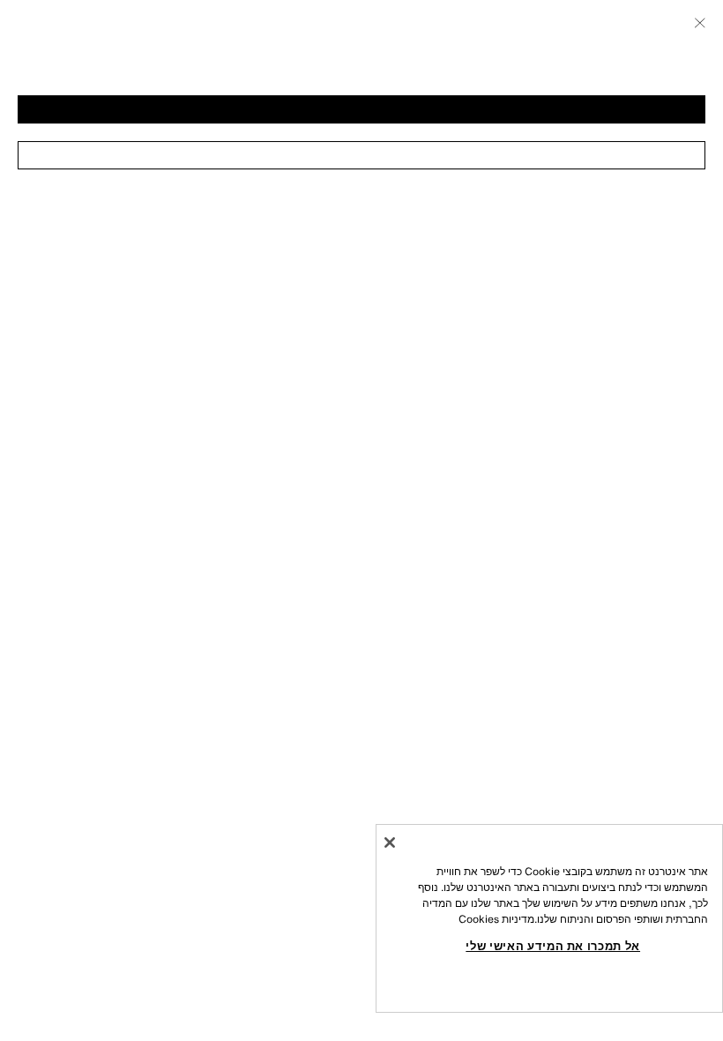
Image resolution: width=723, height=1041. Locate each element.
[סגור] (389, 842)
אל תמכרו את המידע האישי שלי (553, 946)
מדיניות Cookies (496, 918)
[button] (361, 109)
